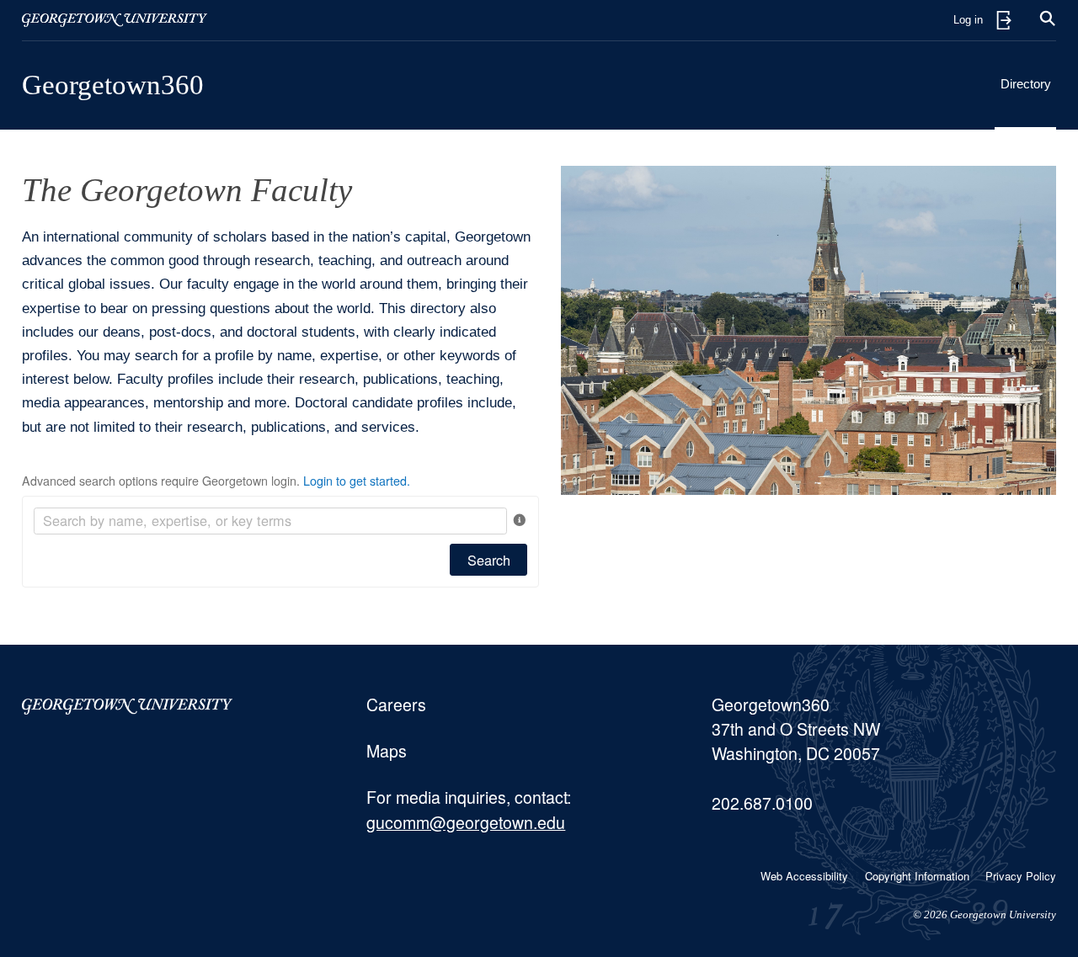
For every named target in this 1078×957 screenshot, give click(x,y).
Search (488, 560)
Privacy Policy (1020, 876)
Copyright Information (917, 876)
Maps (386, 751)
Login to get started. (356, 480)
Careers (396, 704)
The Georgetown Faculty (187, 190)
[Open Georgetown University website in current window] (114, 20)
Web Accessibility (804, 876)
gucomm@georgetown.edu (465, 822)
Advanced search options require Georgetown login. (216, 480)
